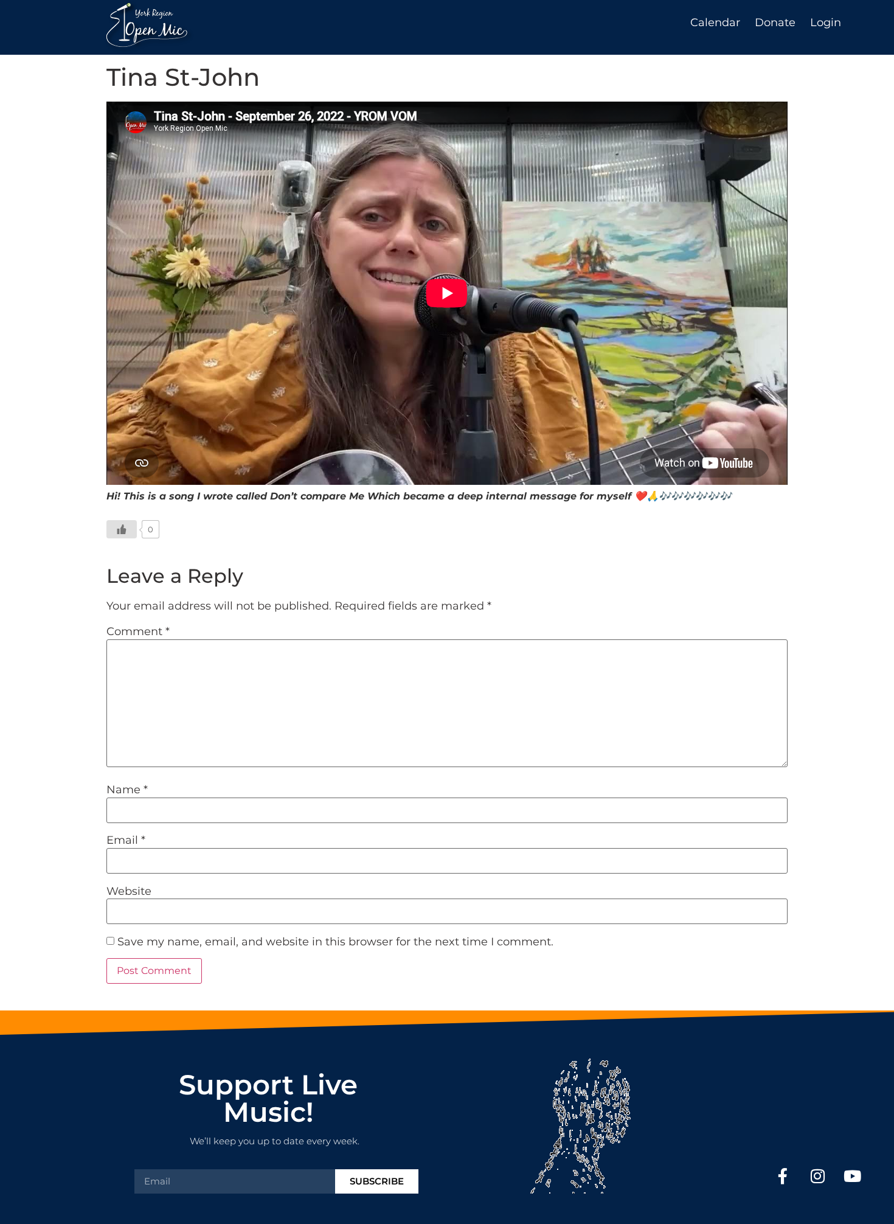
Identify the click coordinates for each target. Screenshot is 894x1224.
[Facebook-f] (783, 1175)
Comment (138, 631)
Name (127, 789)
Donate (775, 22)
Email (125, 840)
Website (128, 891)
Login (825, 22)
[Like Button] (121, 529)
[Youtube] (852, 1175)
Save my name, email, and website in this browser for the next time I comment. (335, 941)
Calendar (715, 22)
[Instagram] (817, 1175)
